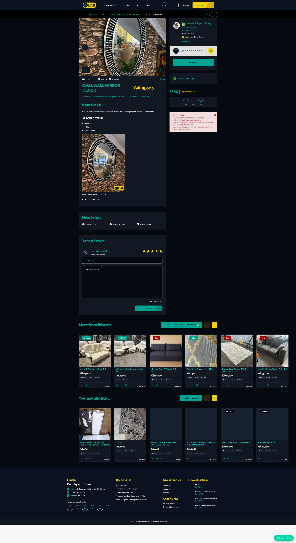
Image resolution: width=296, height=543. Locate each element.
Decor (104, 14)
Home (81, 14)
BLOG (148, 5)
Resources (167, 489)
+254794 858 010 (78, 492)
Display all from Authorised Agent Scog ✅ (181, 325)
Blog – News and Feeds (125, 492)
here (90, 199)
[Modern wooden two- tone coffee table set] (191, 486)
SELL (139, 5)
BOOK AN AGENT (111, 5)
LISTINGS (127, 5)
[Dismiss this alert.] (214, 114)
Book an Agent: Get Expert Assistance (131, 499)
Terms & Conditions (171, 507)
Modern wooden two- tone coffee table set (205, 485)
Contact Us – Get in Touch (126, 489)
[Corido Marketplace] (89, 5)
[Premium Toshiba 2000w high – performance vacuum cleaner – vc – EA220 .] (191, 493)
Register (185, 5)
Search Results (92, 14)
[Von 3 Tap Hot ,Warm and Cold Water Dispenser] (191, 500)
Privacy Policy (169, 503)
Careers (166, 485)
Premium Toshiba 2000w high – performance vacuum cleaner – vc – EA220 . (206, 492)
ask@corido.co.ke (78, 495)
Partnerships (168, 492)
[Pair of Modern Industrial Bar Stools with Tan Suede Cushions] (191, 507)
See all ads (186, 41)
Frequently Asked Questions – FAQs (130, 496)
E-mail (194, 62)
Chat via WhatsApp (186, 78)
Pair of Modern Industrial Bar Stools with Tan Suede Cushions (206, 505)
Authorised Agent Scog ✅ (196, 24)
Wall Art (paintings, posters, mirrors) (124, 14)
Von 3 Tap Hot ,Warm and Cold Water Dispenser (206, 499)
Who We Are (121, 485)
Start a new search (191, 398)
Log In (172, 5)
